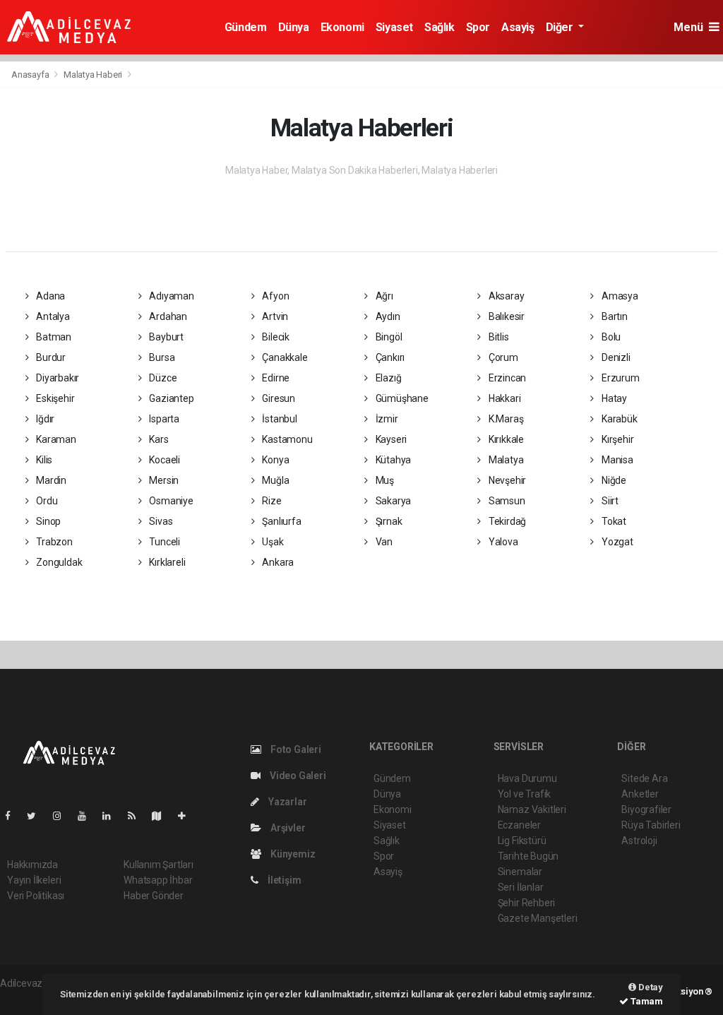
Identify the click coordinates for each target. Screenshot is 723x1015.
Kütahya (392, 459)
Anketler (639, 794)
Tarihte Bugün (528, 856)
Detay (649, 987)
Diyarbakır (56, 378)
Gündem (246, 27)
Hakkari (503, 398)
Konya (275, 459)
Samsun (505, 500)
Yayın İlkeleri (34, 880)
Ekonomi (342, 27)
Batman (52, 337)
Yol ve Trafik (524, 794)
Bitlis (497, 337)
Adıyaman (170, 296)
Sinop (47, 521)
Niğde (612, 480)
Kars (157, 439)
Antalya (51, 316)
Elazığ (387, 378)
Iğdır (44, 419)
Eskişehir (54, 398)
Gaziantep (170, 398)
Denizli (614, 357)
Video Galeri (296, 775)
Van (383, 541)
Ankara (277, 562)
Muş (384, 480)
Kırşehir (616, 439)
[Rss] (137, 815)
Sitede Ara (644, 778)
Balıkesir (505, 316)
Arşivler (286, 827)
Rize (271, 500)
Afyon (275, 296)
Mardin (50, 480)
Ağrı (383, 296)
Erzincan (506, 378)
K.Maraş (504, 419)
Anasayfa (31, 74)
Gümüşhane (401, 398)
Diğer (561, 27)
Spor (478, 27)
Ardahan (166, 316)
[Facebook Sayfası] (13, 815)
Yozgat (616, 541)
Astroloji (639, 840)
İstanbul (279, 419)
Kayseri (390, 439)
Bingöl (388, 337)
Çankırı (389, 357)
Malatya (504, 459)
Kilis (43, 459)
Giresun (278, 398)
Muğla (275, 480)
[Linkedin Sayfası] (112, 815)
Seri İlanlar (521, 887)
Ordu (45, 500)
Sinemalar (520, 871)
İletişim (283, 880)
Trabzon (53, 541)
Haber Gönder (154, 895)
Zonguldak (58, 562)
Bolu (610, 337)
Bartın (613, 316)
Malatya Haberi (93, 74)
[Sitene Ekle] (187, 815)
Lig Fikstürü (522, 840)
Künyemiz (291, 854)
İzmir (386, 419)
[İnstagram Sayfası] (63, 815)
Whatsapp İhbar (158, 880)
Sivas (159, 521)
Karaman (55, 439)
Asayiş (517, 27)
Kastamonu (287, 439)
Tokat (612, 521)
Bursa (160, 357)
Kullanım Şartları (158, 864)
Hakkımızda (32, 864)
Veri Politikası (35, 895)
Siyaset (394, 27)
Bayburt (165, 337)
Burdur (50, 357)
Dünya (293, 27)
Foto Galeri (294, 749)
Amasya (618, 296)
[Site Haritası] (162, 815)
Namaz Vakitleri (532, 809)
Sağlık (439, 27)
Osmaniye (170, 500)
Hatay (613, 398)
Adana (49, 296)
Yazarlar (286, 801)
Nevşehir (506, 480)
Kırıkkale (505, 439)
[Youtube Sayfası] (87, 815)
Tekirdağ (506, 521)
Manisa (616, 459)
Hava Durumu (527, 778)
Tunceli (163, 541)
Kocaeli (163, 459)
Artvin (274, 316)
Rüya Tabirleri (650, 825)
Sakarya (392, 500)
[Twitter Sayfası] (37, 815)
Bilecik (275, 337)
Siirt (609, 500)
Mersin (163, 480)
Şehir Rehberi (527, 902)
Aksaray (505, 296)
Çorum (502, 357)
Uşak (272, 541)
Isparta (163, 419)
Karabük (618, 419)
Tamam (645, 1001)
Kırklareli (166, 562)
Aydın (387, 316)
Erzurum (619, 378)
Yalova (502, 541)
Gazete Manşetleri (538, 918)
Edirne (275, 378)
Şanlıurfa (281, 521)
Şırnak (388, 521)
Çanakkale (284, 357)
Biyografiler (646, 809)
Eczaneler (519, 825)
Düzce (162, 378)
